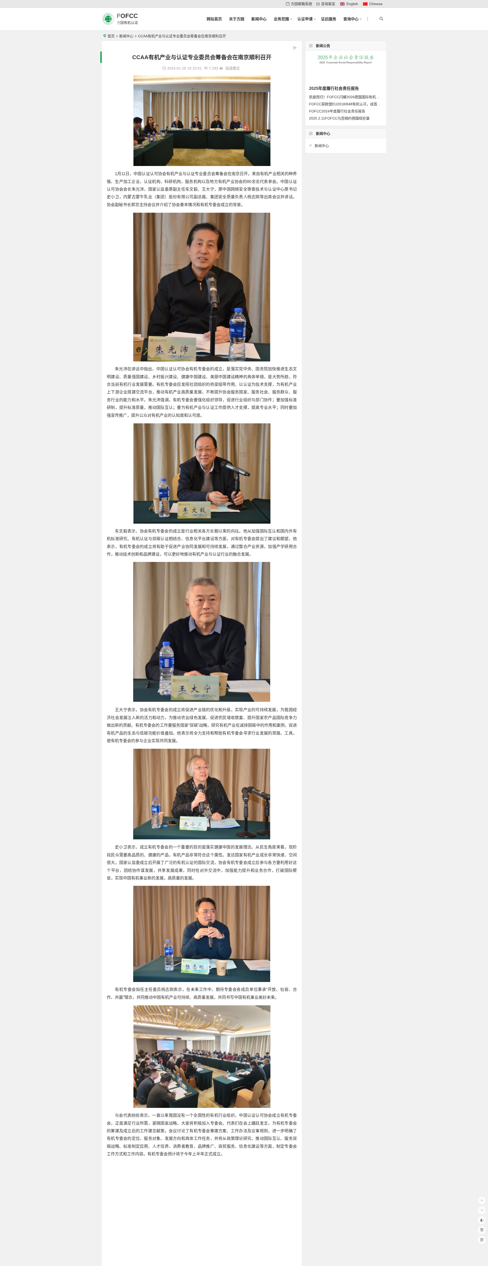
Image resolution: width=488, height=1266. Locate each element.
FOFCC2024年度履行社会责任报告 (337, 111)
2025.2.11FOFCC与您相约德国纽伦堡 (339, 118)
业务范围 (281, 19)
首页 (111, 36)
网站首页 (214, 19)
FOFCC (127, 15)
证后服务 (328, 19)
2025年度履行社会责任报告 (334, 88)
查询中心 (351, 19)
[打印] (221, 68)
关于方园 (236, 19)
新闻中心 (259, 19)
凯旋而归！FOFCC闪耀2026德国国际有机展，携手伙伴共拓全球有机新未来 (369, 97)
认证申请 (305, 19)
